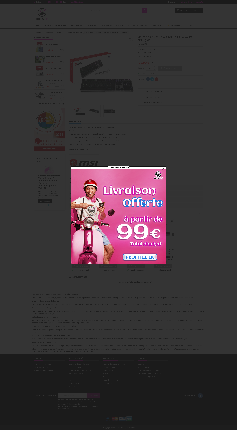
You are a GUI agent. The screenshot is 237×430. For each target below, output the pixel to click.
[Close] (163, 169)
